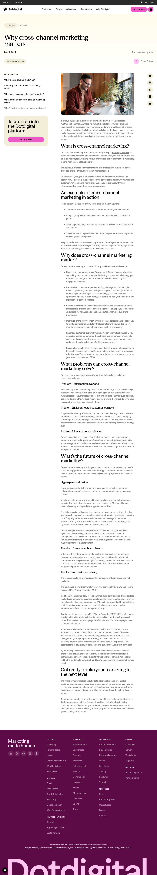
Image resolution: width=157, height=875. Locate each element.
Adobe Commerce (107, 744)
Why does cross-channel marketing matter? (24, 94)
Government (78, 777)
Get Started (26, 139)
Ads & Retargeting (55, 794)
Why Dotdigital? (103, 9)
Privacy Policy (54, 844)
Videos (102, 815)
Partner (18, 2)
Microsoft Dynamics (108, 755)
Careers (129, 750)
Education (77, 755)
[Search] (146, 2)
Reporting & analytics (56, 827)
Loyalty (50, 755)
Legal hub (130, 760)
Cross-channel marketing (15, 61)
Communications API (56, 760)
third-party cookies (111, 596)
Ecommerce (78, 750)
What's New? (53, 771)
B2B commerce (80, 744)
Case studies (105, 805)
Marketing (51, 744)
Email (49, 783)
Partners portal (132, 778)
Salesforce (104, 766)
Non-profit (77, 798)
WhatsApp (51, 799)
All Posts (12, 25)
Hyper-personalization (71, 488)
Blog (101, 794)
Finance (76, 771)
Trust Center (131, 755)
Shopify (102, 771)
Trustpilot (103, 782)
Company (6, 2)
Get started (139, 9)
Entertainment (79, 766)
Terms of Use (63, 844)
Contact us (130, 744)
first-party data (119, 629)
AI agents (51, 822)
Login (152, 2)
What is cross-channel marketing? (19, 80)
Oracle (102, 760)
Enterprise (77, 760)
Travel (75, 809)
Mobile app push (54, 805)
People (59, 9)
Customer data (53, 833)
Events (102, 810)
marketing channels (120, 152)
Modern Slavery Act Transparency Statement (93, 844)
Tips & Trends (22, 25)
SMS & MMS (52, 788)
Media (76, 787)
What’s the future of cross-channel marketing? (25, 108)
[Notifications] (141, 2)
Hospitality (78, 782)
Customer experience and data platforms (79, 530)
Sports (76, 804)
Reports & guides (107, 799)
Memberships (79, 793)
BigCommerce (105, 750)
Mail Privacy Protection (99, 614)
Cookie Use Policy (73, 844)
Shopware (103, 777)
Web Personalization (56, 810)
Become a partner (134, 772)
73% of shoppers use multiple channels (110, 124)
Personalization (53, 750)
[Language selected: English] (137, 2)
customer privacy (81, 578)
